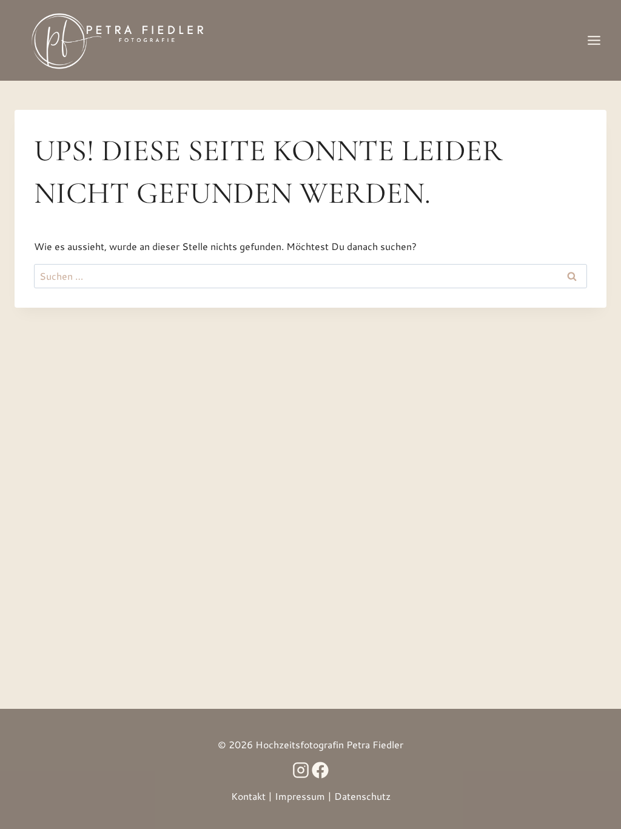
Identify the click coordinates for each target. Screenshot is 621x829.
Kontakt (248, 796)
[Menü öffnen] (593, 40)
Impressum (300, 796)
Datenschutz (362, 796)
